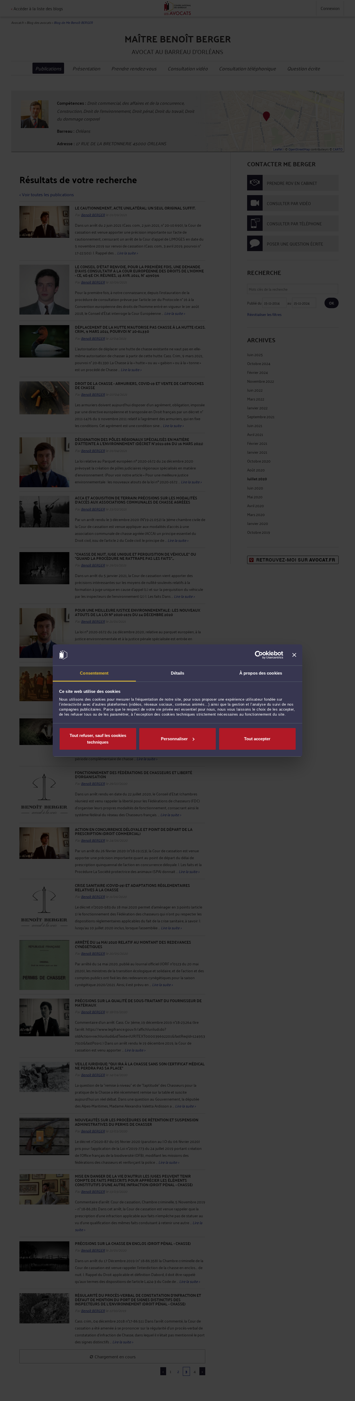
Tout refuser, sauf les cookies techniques (98, 738)
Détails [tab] (177, 673)
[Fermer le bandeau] (294, 655)
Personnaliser (174, 738)
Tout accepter (257, 738)
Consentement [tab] (94, 673)
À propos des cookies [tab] (260, 673)
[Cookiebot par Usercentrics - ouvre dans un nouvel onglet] (259, 655)
